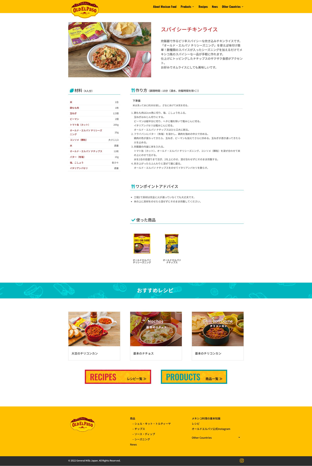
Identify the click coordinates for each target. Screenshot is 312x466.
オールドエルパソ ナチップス (172, 261)
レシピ (196, 423)
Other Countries (231, 7)
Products (186, 7)
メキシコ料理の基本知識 (206, 418)
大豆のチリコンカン (85, 353)
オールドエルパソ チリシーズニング (142, 261)
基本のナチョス (143, 353)
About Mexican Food (164, 7)
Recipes (203, 7)
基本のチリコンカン (208, 353)
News (215, 7)
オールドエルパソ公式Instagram (211, 429)
